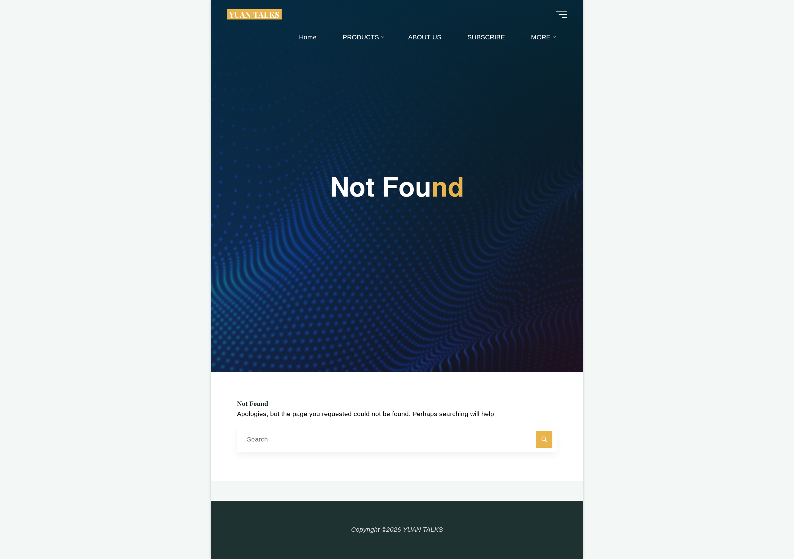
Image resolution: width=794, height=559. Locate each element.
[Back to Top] (770, 535)
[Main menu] (561, 14)
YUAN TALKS (254, 14)
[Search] (544, 439)
